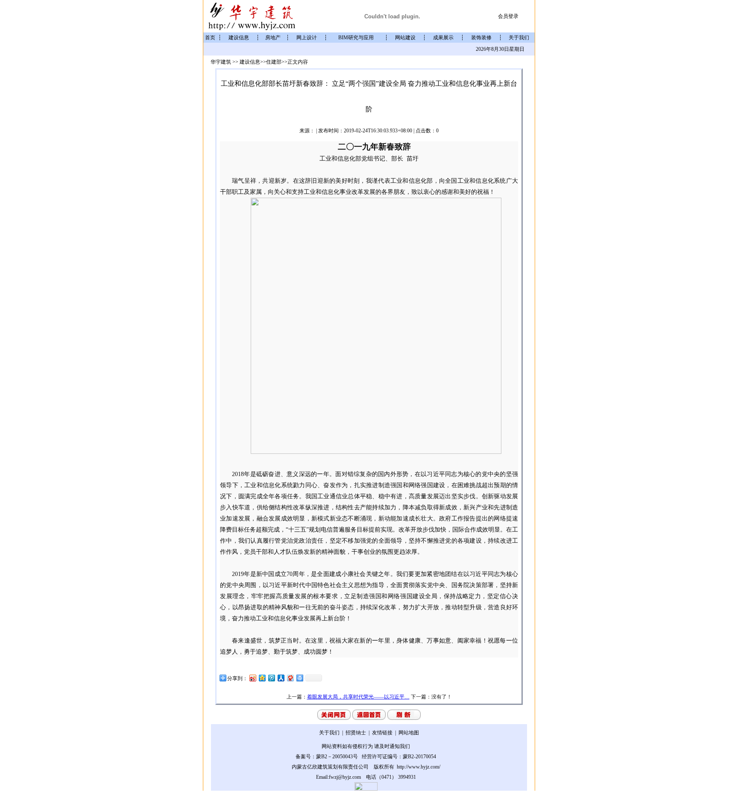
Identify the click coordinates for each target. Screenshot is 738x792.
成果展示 (443, 38)
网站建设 (405, 38)
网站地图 (408, 733)
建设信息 (238, 38)
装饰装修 (481, 38)
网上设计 (306, 38)
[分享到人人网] (280, 677)
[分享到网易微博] (290, 677)
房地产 (273, 38)
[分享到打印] (299, 677)
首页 (210, 38)
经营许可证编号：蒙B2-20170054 (399, 757)
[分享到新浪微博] (252, 677)
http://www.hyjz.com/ (417, 767)
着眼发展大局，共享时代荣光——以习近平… (358, 697)
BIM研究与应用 (356, 38)
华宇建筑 (221, 62)
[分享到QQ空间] (261, 677)
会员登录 (509, 16)
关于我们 (519, 38)
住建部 (273, 62)
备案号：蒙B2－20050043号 (327, 757)
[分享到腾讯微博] (271, 677)
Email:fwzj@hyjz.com (338, 777)
